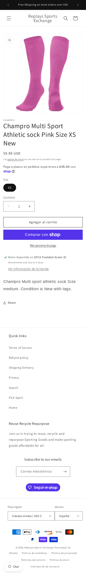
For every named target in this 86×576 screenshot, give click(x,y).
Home (13, 408)
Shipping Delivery (21, 368)
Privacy (14, 378)
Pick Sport (16, 398)
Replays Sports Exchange (39, 547)
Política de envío (59, 559)
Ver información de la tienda (28, 269)
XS (9, 188)
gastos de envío (15, 159)
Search (14, 388)
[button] (9, 18)
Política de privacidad (64, 553)
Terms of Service (20, 348)
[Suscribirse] (65, 471)
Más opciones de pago (43, 245)
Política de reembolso (34, 553)
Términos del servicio (33, 559)
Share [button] (12, 303)
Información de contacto (45, 566)
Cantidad (9, 197)
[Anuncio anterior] (8, 5)
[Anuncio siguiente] (78, 5)
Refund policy (18, 358)
